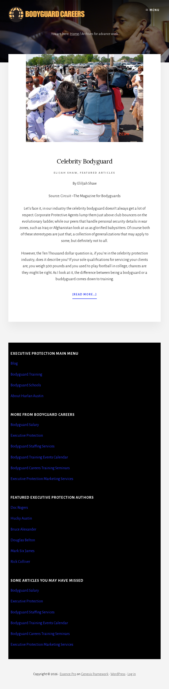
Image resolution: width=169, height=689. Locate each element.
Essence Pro (68, 674)
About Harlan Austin (27, 396)
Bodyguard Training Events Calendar (39, 457)
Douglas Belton (23, 540)
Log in (131, 674)
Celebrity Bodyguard (84, 161)
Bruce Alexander (23, 529)
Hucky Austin (21, 518)
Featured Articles (97, 172)
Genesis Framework (94, 674)
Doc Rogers (19, 508)
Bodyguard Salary (25, 425)
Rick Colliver (20, 562)
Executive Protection (27, 436)
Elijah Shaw (65, 172)
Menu (155, 10)
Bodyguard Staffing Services (33, 446)
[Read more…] (84, 296)
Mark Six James (23, 551)
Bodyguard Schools (26, 385)
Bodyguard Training (26, 374)
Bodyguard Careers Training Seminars (40, 468)
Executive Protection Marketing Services (42, 479)
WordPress (117, 674)
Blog (14, 363)
